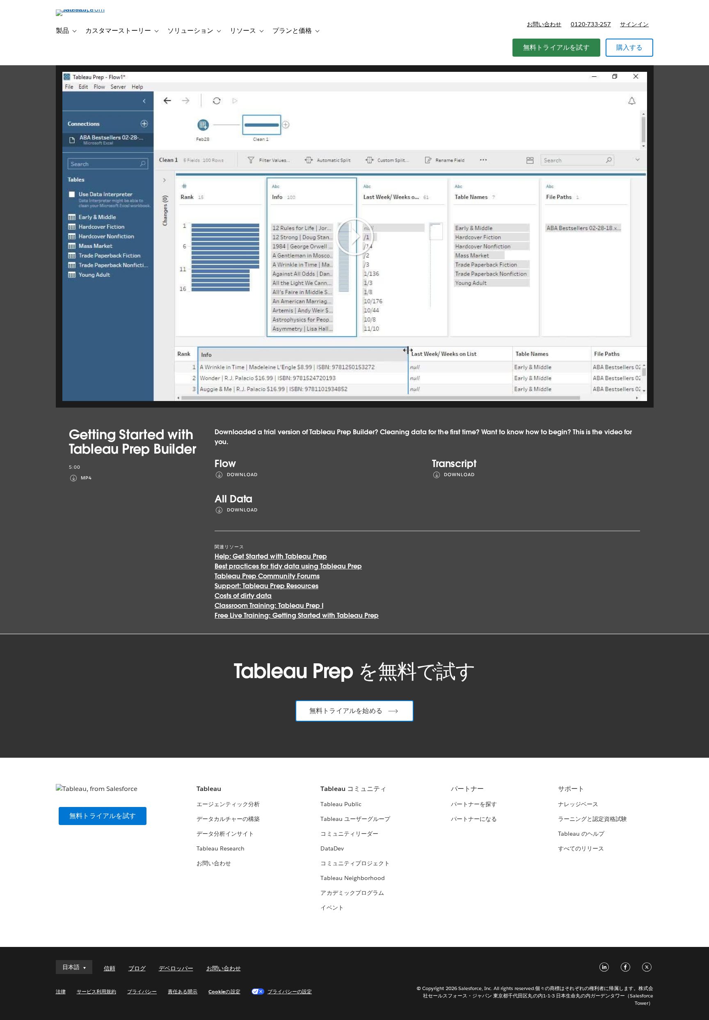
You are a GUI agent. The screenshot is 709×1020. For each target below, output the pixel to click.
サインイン (634, 24)
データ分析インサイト (225, 833)
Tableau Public (340, 804)
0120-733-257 (591, 24)
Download (242, 475)
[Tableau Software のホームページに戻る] (91, 9)
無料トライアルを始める (345, 710)
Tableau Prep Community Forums (267, 576)
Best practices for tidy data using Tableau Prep (288, 566)
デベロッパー (176, 968)
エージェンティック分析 (228, 804)
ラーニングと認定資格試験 (592, 819)
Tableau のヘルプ (581, 833)
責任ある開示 (182, 991)
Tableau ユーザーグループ (355, 819)
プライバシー (142, 991)
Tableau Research (221, 848)
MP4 (86, 478)
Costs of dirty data (243, 595)
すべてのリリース (581, 848)
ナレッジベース (578, 804)
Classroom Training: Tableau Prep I (269, 605)
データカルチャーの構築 (228, 819)
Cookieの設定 (224, 991)
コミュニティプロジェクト (354, 863)
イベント (331, 907)
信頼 (109, 968)
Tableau (209, 788)
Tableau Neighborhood (352, 878)
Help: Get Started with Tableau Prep (271, 556)
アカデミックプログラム (352, 892)
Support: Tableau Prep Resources (266, 586)
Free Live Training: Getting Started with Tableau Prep (297, 615)
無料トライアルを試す (556, 47)
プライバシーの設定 (290, 991)
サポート (571, 788)
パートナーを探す (474, 804)
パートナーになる (474, 819)
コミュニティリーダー (349, 833)
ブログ (137, 968)
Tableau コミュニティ (353, 788)
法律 (61, 991)
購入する (629, 47)
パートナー (467, 788)
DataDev (331, 848)
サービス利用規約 (96, 991)
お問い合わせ (544, 24)
